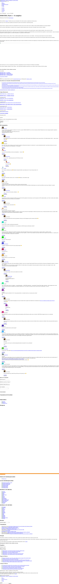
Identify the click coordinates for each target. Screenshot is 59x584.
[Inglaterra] (3, 512)
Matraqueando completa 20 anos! (13, 527)
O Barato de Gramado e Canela (11, 531)
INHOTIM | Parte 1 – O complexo (5, 72)
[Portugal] (3, 516)
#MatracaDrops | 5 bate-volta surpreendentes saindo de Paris (11, 551)
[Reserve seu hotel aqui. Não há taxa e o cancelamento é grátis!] (3, 401)
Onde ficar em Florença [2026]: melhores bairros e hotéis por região (12, 561)
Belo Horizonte (11, 17)
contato (26, 541)
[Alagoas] (3, 491)
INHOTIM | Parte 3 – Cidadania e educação (6, 74)
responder (5, 140)
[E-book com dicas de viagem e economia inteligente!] (6, 483)
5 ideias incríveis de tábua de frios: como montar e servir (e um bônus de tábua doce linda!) (16, 565)
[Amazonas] (4, 492)
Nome (2, 379)
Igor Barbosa (4, 528)
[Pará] (3, 495)
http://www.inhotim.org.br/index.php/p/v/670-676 (47, 300)
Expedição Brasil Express (3, 89)
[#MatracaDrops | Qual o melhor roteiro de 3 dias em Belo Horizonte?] (10, 102)
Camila (5, 168)
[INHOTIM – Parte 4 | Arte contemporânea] (6, 98)
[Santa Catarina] (4, 501)
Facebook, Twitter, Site (5, 384)
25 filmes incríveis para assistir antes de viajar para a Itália (15, 529)
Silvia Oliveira (8, 136)
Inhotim (9, 89)
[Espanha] (3, 509)
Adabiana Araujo (4, 527)
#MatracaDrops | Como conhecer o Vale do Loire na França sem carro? (13, 553)
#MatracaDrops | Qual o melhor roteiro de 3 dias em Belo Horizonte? (11, 104)
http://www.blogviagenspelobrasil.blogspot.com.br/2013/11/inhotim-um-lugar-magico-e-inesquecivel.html (26, 350)
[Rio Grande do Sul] (5, 500)
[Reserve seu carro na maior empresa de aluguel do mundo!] (3, 402)
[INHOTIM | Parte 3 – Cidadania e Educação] (7, 93)
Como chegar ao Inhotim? (4, 76)
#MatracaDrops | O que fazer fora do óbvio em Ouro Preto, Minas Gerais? (13, 550)
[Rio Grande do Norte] (5, 499)
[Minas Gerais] (4, 494)
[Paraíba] (3, 496)
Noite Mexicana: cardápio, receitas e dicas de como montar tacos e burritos (13, 566)
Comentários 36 (12, 89)
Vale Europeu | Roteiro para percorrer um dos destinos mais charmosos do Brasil (20, 526)
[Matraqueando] (2, 1)
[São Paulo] (4, 502)
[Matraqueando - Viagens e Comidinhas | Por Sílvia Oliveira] (9, 0)
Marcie (5, 150)
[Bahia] (3, 493)
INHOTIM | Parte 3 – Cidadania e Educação (7, 95)
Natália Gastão (6, 261)
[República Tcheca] (5, 517)
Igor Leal (5, 128)
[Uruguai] (3, 518)
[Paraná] (3, 497)
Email (5, 381)
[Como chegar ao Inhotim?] (4, 111)
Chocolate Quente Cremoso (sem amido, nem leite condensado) (12, 567)
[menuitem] (3, 2)
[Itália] (3, 514)
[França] (3, 510)
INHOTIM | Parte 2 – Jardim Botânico (5, 73)
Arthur (5, 196)
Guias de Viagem (7, 530)
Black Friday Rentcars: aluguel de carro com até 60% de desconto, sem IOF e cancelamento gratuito (17, 560)
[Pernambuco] (4, 498)
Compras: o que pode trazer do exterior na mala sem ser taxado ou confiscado (21, 533)
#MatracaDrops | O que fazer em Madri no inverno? (10, 552)
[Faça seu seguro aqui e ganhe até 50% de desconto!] (4, 403)
